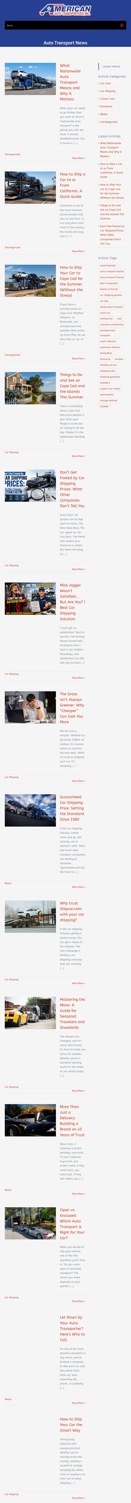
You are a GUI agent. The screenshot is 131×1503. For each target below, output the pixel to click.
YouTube (104, 406)
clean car (105, 313)
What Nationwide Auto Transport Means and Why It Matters (70, 82)
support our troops (110, 388)
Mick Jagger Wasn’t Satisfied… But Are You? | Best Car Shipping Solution (72, 602)
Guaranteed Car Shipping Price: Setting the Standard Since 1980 (72, 808)
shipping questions (110, 377)
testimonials (107, 394)
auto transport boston (112, 271)
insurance (105, 359)
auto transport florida (112, 277)
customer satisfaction (111, 324)
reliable (119, 359)
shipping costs (107, 371)
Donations (106, 106)
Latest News (111, 66)
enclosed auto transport (107, 333)
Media (8, 883)
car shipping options (111, 295)
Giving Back (106, 353)
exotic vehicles (108, 341)
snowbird (105, 382)
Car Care (105, 83)
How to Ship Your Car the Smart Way (71, 1425)
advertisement (108, 265)
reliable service (108, 365)
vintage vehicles (108, 400)
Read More (78, 158)
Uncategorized (12, 154)
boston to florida (109, 289)
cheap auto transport (111, 307)
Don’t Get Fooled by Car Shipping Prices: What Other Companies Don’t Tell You (72, 489)
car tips (104, 301)
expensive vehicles (110, 347)
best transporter (109, 283)
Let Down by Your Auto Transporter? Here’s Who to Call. (72, 1328)
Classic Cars (107, 98)
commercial (106, 318)
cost (119, 318)
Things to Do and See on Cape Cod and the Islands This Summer (72, 386)
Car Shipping (11, 452)
